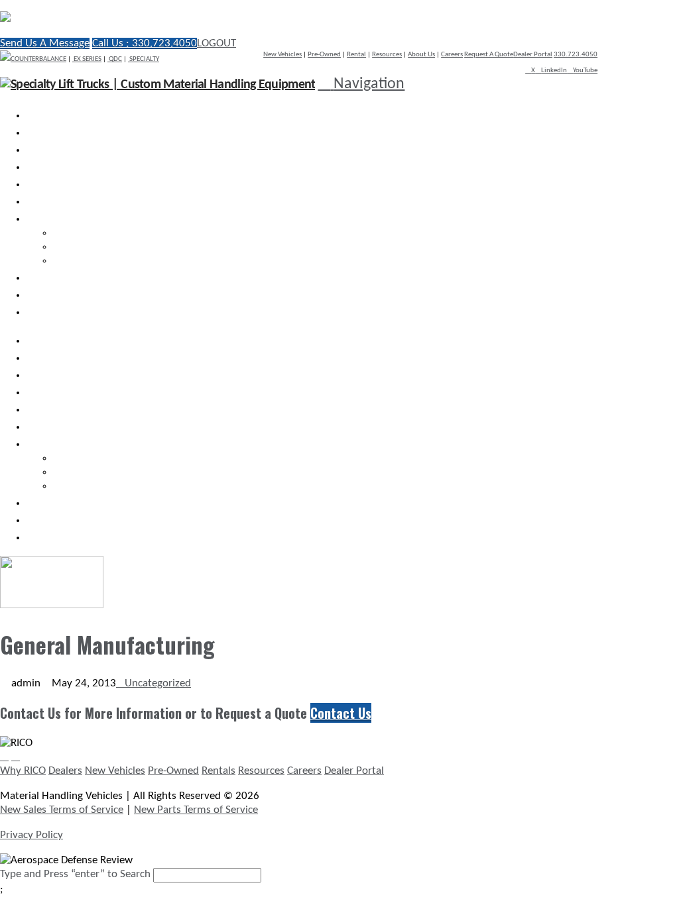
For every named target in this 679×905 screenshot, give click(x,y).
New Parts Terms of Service (196, 810)
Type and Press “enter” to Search (75, 874)
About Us (421, 54)
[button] (361, 84)
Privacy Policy (31, 835)
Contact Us (340, 713)
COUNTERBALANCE (38, 59)
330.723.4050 (575, 54)
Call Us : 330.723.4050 (144, 43)
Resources (387, 54)
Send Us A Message (45, 43)
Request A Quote (488, 54)
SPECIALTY (143, 59)
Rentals (218, 770)
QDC (114, 59)
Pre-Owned (324, 54)
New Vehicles (282, 54)
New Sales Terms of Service (61, 810)
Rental (356, 54)
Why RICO (23, 770)
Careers (452, 54)
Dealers (65, 770)
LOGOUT (216, 43)
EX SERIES (86, 59)
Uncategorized (158, 683)
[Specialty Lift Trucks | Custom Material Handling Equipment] (142, 18)
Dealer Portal (532, 54)
